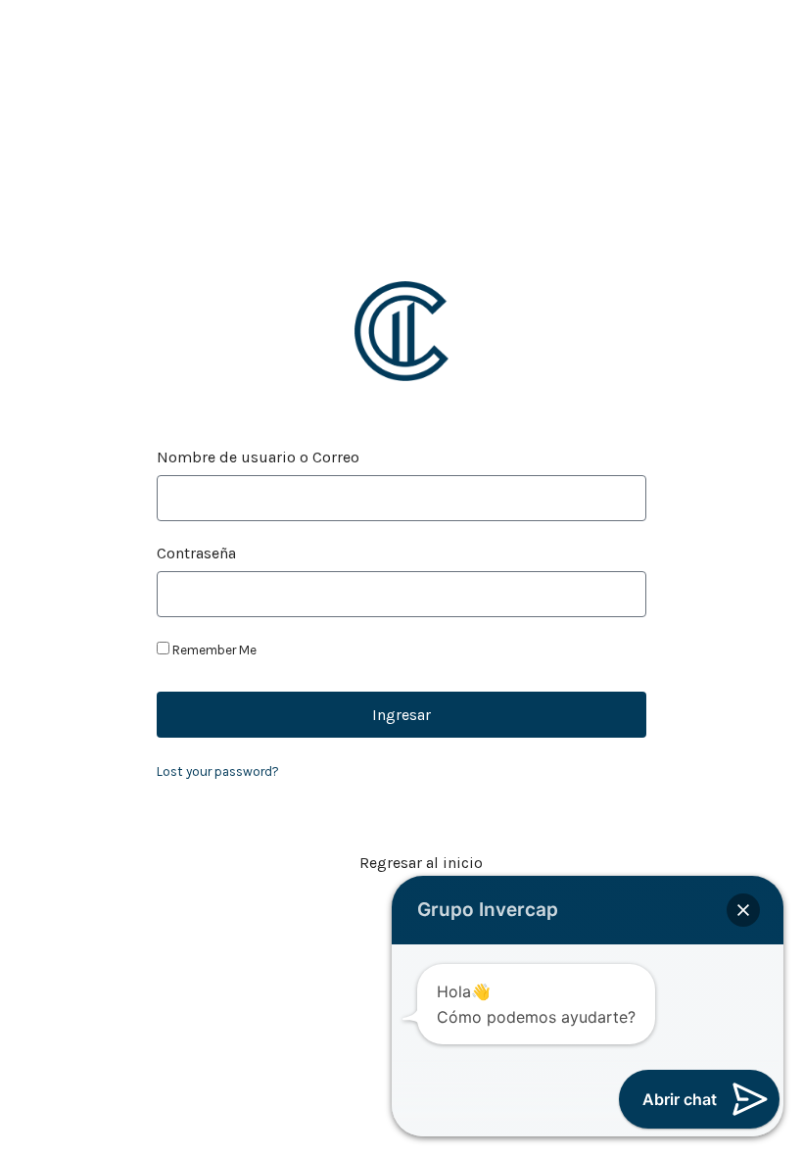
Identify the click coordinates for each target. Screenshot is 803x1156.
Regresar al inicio (421, 862)
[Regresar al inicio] (332, 862)
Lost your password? (218, 771)
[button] (743, 910)
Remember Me (213, 650)
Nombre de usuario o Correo (258, 458)
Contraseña (196, 554)
